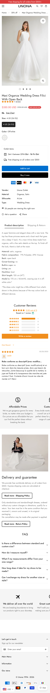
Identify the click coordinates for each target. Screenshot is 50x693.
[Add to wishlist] (43, 21)
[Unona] (25, 6)
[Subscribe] (45, 649)
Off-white (4, 137)
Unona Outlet (22, 190)
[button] (46, 6)
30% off (14, 12)
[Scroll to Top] (45, 680)
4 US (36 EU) (8, 124)
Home (4, 12)
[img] (7, 351)
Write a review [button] (25, 336)
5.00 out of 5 (31, 310)
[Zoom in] (43, 80)
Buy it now (25, 175)
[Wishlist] (41, 6)
